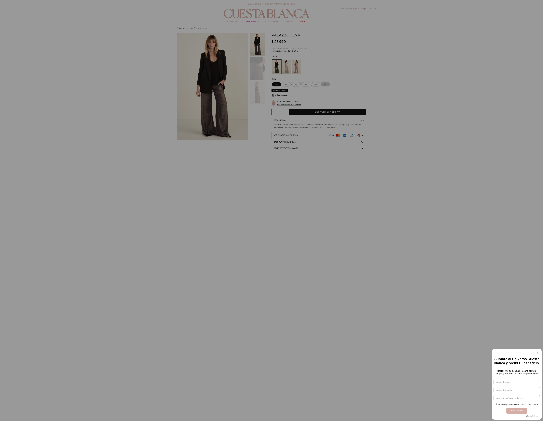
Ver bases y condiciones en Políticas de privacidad (518, 404)
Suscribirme (517, 410)
